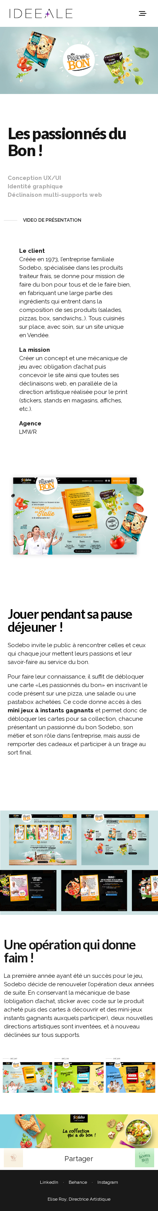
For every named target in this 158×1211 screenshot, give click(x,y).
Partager (78, 1159)
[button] (42, 220)
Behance (78, 1182)
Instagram (107, 1182)
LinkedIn (49, 1182)
